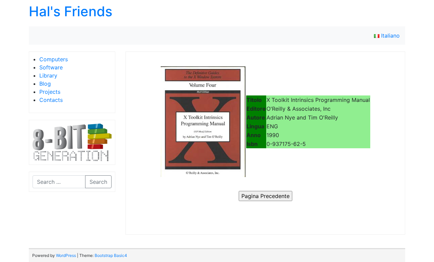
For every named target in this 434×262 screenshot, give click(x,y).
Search (98, 181)
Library (48, 75)
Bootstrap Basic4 (111, 255)
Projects (49, 91)
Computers (53, 59)
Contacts (51, 99)
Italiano (389, 35)
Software (51, 67)
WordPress (66, 255)
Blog (45, 83)
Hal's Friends (70, 11)
